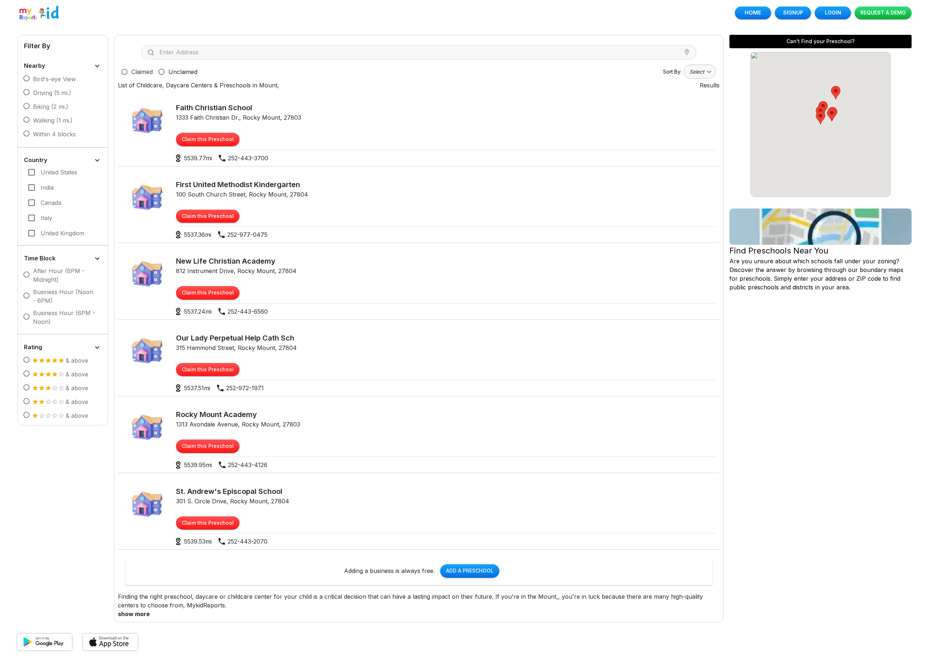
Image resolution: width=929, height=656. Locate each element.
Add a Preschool (470, 571)
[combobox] (420, 52)
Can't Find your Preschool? (820, 41)
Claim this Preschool (208, 139)
